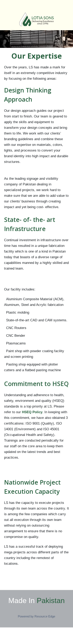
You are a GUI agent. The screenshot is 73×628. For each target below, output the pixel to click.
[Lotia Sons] (36, 19)
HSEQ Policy (32, 412)
